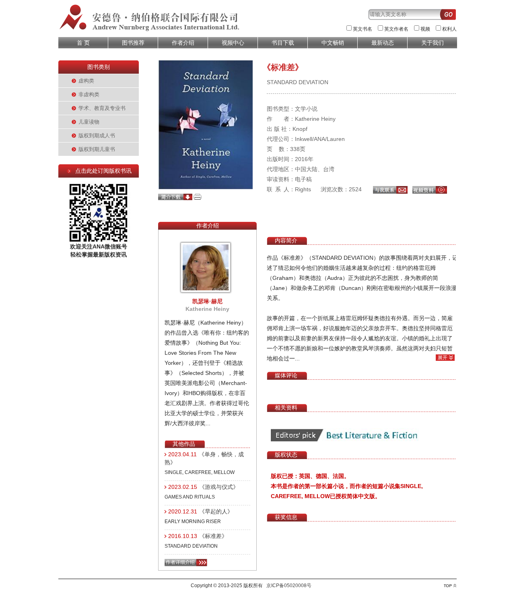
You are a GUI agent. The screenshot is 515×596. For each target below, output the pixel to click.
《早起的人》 (216, 511)
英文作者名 (396, 29)
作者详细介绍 (180, 562)
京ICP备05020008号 (288, 585)
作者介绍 (183, 42)
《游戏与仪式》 (219, 487)
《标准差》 (213, 536)
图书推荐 (133, 42)
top (450, 585)
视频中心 (233, 42)
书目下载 (283, 42)
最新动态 (382, 42)
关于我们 (432, 42)
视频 (425, 29)
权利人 (449, 29)
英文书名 (362, 29)
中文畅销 (332, 42)
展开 (442, 357)
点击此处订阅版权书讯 (103, 171)
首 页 (83, 42)
